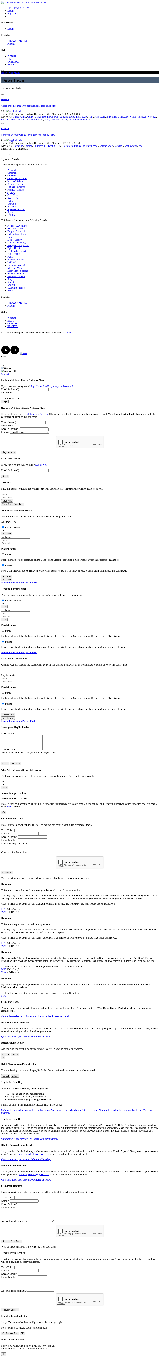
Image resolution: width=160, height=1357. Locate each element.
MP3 (4, 909)
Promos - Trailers (16, 189)
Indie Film (111, 116)
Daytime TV (54, 145)
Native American (138, 116)
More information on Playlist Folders (19, 582)
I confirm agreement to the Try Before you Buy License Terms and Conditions (43, 966)
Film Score (99, 116)
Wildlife (11, 215)
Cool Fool (5, 129)
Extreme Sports (67, 116)
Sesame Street (106, 145)
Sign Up (12, 13)
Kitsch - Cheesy (15, 184)
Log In (11, 28)
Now (4, 607)
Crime (30, 116)
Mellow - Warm (15, 268)
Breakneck (5, 100)
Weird (10, 290)
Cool (10, 237)
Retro (10, 201)
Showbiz (12, 203)
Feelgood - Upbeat (17, 251)
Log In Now (41, 464)
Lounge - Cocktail (16, 187)
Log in (11, 10)
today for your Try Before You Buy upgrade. (29, 1139)
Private (8, 565)
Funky (11, 256)
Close (5, 764)
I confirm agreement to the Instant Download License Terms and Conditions (42, 993)
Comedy (12, 175)
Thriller (63, 119)
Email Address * (9, 733)
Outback (5, 119)
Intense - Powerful (17, 259)
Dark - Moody (15, 239)
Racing (39, 119)
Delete (15, 1054)
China (23, 116)
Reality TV (13, 198)
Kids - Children (15, 181)
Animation (18, 145)
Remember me (12, 398)
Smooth (11, 282)
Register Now (8, 452)
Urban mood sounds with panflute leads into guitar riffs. (28, 105)
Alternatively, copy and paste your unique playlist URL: (28, 752)
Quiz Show (13, 195)
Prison (21, 119)
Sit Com (12, 206)
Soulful (11, 285)
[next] (23, 353)
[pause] (14, 353)
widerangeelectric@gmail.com (34, 1154)
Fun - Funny (14, 254)
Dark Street (40, 116)
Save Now (7, 501)
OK (22, 1333)
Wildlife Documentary (79, 119)
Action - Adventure (17, 225)
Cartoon (28, 145)
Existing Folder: (13, 527)
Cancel (5, 1054)
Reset (5, 476)
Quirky (11, 192)
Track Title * (7, 830)
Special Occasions (16, 209)
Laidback (12, 262)
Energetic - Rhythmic (18, 245)
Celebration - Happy (18, 234)
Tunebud (69, 332)
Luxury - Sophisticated (19, 265)
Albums (11, 43)
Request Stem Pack (11, 1241)
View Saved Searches (12, 504)
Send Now (15, 764)
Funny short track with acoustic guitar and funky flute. (28, 135)
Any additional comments (14, 1221)
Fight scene (81, 116)
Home (4, 72)
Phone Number (8, 840)
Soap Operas (131, 145)
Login (4, 401)
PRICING (13, 64)
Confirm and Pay (10, 1333)
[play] (5, 353)
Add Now (6, 533)
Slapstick (118, 145)
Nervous (152, 116)
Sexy (10, 279)
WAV (4, 912)
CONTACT (14, 61)
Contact (5, 374)
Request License (10, 1310)
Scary (47, 119)
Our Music (14, 72)
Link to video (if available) (14, 843)
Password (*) (7, 392)
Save (4, 788)
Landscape (123, 116)
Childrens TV (40, 145)
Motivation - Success (18, 270)
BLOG (11, 59)
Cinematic (13, 172)
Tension (55, 119)
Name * (5, 833)
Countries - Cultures (17, 178)
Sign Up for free (39, 386)
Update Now (7, 715)
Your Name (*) (8, 422)
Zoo (140, 145)
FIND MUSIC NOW (18, 8)
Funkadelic (79, 145)
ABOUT (12, 56)
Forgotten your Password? (60, 386)
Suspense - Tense (16, 287)
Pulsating (30, 119)
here (9, 806)
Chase (16, 116)
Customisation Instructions (14, 852)
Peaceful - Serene (16, 276)
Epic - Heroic (14, 248)
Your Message (8, 749)
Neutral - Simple (16, 273)
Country (5, 432)
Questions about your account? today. (26, 1036)
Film (91, 116)
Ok (3, 812)
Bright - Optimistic (17, 231)
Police (14, 119)
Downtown (52, 116)
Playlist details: (8, 675)
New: (8, 537)
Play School (92, 145)
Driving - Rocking (17, 242)
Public (8, 554)
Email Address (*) (10, 389)
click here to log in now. (37, 414)
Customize (7, 872)
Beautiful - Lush (16, 228)
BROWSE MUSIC (17, 41)
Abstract (12, 170)
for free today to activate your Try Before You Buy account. (35, 1110)
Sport (10, 212)
